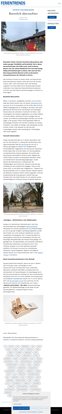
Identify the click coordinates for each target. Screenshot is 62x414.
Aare (7, 377)
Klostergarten (10, 389)
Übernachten (8, 392)
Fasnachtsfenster (26, 361)
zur (15, 374)
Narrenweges (21, 368)
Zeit (17, 361)
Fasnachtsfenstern (22, 386)
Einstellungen (43, 408)
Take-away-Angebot (12, 364)
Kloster (22, 364)
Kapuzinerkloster (32, 226)
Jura (33, 346)
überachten (22, 374)
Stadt (32, 358)
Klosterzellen (16, 383)
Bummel (37, 380)
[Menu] (59, 3)
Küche (8, 374)
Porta (18, 355)
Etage (35, 352)
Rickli (22, 377)
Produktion (34, 386)
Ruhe (30, 380)
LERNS (37, 349)
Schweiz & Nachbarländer (23, 10)
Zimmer (10, 352)
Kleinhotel (30, 349)
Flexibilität (27, 383)
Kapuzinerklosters (33, 374)
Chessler (36, 364)
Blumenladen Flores (16, 281)
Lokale (8, 349)
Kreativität (12, 368)
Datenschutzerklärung (32, 411)
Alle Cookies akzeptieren (21, 408)
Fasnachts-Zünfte (20, 380)
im (5, 346)
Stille (7, 383)
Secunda (39, 358)
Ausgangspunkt (33, 368)
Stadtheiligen (8, 361)
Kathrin (38, 371)
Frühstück (30, 377)
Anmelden (51, 27)
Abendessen (28, 352)
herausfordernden (22, 389)
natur (22, 349)
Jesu (17, 346)
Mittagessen (24, 358)
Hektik (39, 346)
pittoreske (18, 352)
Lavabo (15, 349)
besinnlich (30, 371)
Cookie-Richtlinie (23, 411)
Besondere (10, 380)
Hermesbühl (25, 346)
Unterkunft (20, 371)
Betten (11, 346)
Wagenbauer (36, 383)
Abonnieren (52, 17)
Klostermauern (10, 371)
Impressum (40, 411)
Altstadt (36, 355)
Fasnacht (11, 386)
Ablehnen (34, 408)
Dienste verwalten (18, 404)
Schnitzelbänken (35, 389)
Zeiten (15, 358)
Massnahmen (37, 361)
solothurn (10, 355)
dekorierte (8, 358)
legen (38, 377)
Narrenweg (24, 144)
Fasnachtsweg (26, 355)
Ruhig (29, 364)
